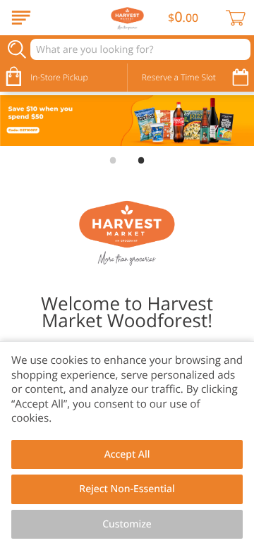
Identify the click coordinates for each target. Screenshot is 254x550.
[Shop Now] (21, 17)
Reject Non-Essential (126, 489)
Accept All (127, 454)
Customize (127, 524)
